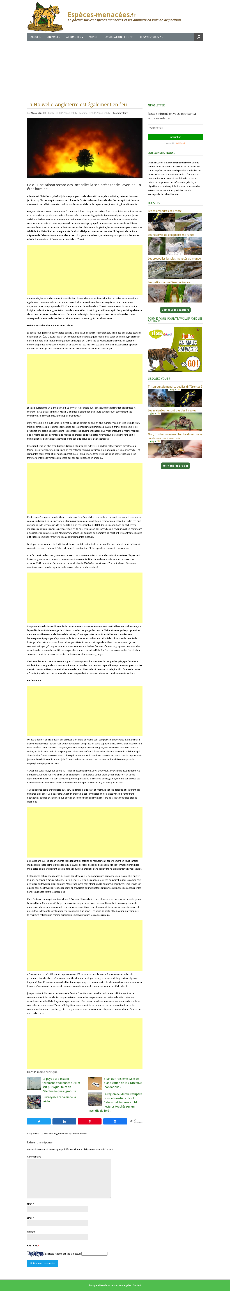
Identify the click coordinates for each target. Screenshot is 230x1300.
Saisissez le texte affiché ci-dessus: (63, 1253)
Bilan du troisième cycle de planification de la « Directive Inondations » (123, 1083)
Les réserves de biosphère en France (171, 234)
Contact (137, 1285)
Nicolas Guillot (38, 113)
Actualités (73, 37)
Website (31, 1231)
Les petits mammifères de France (169, 282)
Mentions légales (122, 1285)
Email (30, 1217)
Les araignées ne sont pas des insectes (172, 410)
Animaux (53, 37)
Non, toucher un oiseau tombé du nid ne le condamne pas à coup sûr (175, 436)
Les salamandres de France (165, 211)
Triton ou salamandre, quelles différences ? (175, 386)
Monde (93, 37)
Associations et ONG (119, 37)
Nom (29, 1204)
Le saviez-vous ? (150, 37)
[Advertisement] (115, 68)
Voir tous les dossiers (175, 309)
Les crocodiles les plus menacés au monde (174, 258)
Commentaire (34, 1156)
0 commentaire (120, 113)
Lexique (93, 1285)
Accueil (36, 37)
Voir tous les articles (175, 465)
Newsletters (105, 1285)
